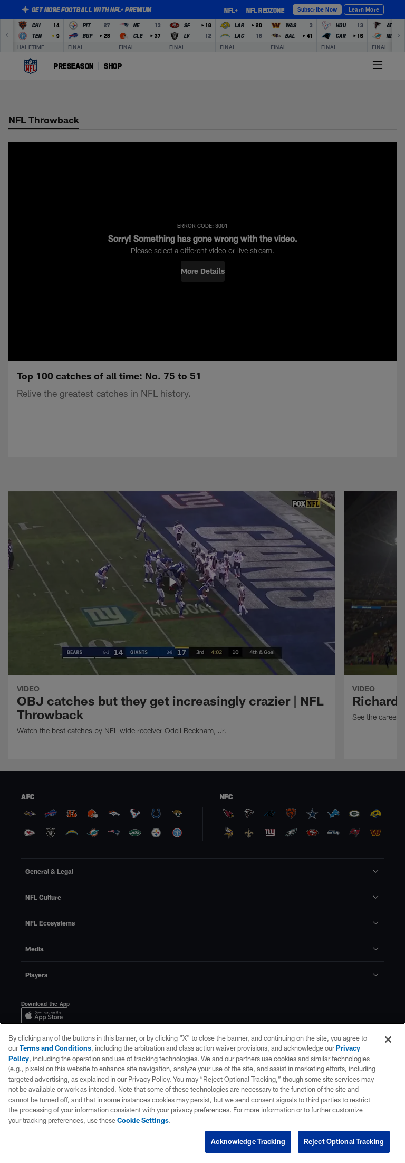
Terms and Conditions (55, 1048)
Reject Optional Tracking (344, 1141)
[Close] (388, 1039)
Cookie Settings (143, 1120)
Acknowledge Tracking (248, 1141)
